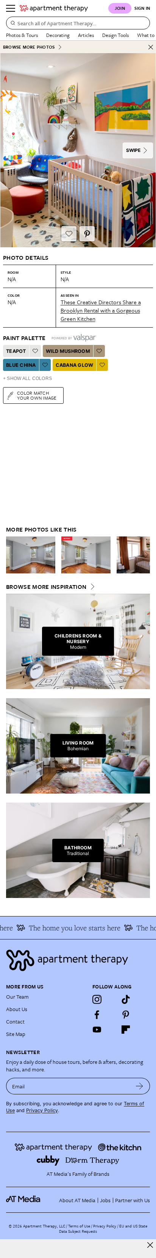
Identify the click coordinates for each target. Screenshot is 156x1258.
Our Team (17, 997)
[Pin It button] (87, 233)
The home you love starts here (69, 927)
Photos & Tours (22, 35)
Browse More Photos (29, 47)
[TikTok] (125, 999)
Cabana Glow (75, 365)
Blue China (21, 365)
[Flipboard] (125, 1029)
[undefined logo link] (54, 8)
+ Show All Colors (27, 378)
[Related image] (30, 554)
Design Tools (115, 35)
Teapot (16, 351)
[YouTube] (96, 1029)
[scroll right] (144, 555)
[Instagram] (96, 999)
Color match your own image (37, 395)
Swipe (133, 150)
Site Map (15, 1034)
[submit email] (139, 1086)
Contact (15, 1021)
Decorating (58, 35)
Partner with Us (132, 1200)
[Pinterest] (125, 1014)
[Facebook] (96, 1014)
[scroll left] (12, 555)
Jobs (105, 1200)
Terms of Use (79, 1226)
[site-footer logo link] (23, 1200)
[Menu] (10, 8)
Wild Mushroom (68, 351)
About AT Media (77, 1200)
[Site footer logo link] (78, 960)
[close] (150, 1245)
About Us (16, 1009)
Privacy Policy (42, 1110)
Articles (86, 35)
